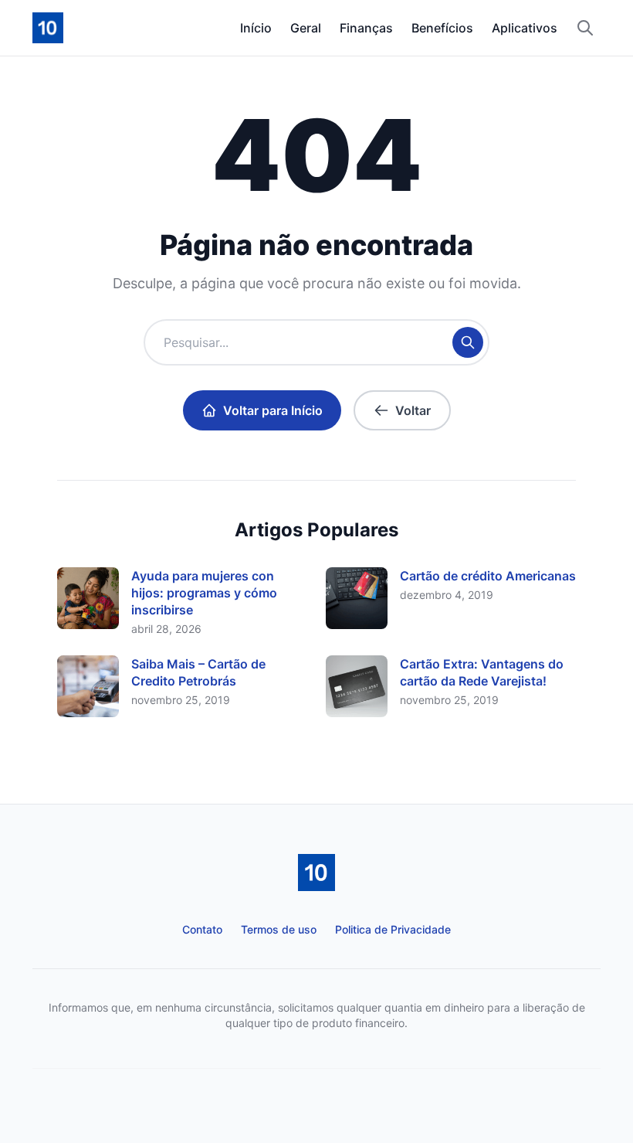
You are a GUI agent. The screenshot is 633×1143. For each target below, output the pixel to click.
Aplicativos (524, 28)
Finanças (366, 28)
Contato (202, 929)
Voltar (413, 410)
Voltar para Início (273, 410)
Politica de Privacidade (393, 929)
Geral (305, 28)
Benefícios (442, 28)
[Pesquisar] (585, 27)
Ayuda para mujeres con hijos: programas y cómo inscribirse (204, 592)
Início (256, 28)
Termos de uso (278, 929)
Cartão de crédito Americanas (488, 575)
